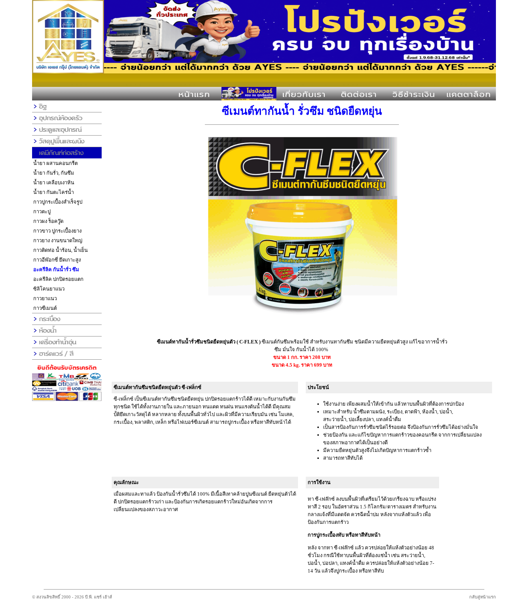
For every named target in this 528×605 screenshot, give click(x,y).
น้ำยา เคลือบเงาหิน (53, 182)
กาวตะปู (42, 211)
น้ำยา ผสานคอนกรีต (55, 163)
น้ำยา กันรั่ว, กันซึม (53, 173)
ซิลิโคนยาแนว (49, 289)
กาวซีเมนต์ (45, 308)
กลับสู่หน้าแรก (482, 597)
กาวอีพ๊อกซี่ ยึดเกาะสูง (57, 260)
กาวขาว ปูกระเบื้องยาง (57, 231)
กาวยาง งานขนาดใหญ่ (57, 240)
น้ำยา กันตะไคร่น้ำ (53, 192)
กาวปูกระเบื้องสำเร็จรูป (57, 202)
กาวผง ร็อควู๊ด (48, 221)
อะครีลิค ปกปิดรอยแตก (58, 279)
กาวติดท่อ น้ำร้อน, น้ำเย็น (60, 250)
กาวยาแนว (45, 298)
